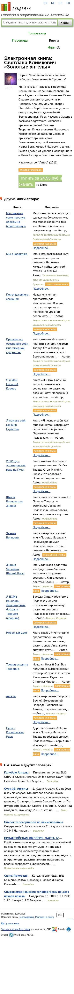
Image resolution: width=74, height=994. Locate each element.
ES (60, 3)
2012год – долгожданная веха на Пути (15, 465)
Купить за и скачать (40, 181)
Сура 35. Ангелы (16, 788)
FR (68, 3)
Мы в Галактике (16, 253)
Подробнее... (41, 247)
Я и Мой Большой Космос (12, 384)
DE (53, 3)
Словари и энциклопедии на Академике (35, 15)
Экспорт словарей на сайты (15, 929)
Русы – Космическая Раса (15, 732)
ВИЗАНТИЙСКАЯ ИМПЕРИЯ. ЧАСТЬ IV (31, 838)
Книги (54, 40)
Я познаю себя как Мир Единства (16, 425)
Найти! (64, 22)
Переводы (20, 40)
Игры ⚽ (53, 47)
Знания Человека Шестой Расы (15, 569)
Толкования (37, 33)
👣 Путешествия (10, 923)
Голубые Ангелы (16, 772)
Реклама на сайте (44, 917)
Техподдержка (26, 917)
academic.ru (16, 6)
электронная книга (45, 243)
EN (45, 3)
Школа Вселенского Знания (14, 501)
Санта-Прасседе (16, 875)
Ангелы (11, 696)
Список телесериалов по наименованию (33, 822)
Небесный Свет (16, 632)
